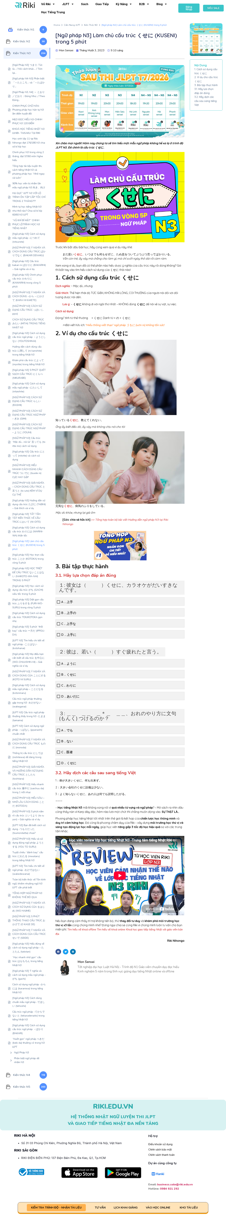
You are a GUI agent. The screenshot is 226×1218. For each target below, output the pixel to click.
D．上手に (68, 634)
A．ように (68, 663)
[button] (58, 952)
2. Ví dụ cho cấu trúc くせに (206, 79)
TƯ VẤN (100, 1208)
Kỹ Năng (121, 4)
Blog (159, 4)
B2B (142, 4)
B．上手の (68, 612)
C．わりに (68, 685)
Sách (84, 4)
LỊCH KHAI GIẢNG (126, 1208)
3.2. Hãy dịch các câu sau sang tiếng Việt (205, 100)
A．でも (67, 730)
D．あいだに (70, 696)
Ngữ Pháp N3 (21, 1052)
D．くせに (68, 763)
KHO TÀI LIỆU (189, 1208)
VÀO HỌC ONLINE (158, 1208)
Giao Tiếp (102, 4)
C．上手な (68, 623)
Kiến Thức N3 (91, 25)
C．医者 (67, 752)
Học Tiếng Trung (53, 12)
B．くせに (68, 674)
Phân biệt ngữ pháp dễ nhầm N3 (26, 1060)
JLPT (65, 4)
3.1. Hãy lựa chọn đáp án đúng (203, 91)
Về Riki (45, 4)
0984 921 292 (169, 1189)
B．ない (67, 741)
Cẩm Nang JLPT (72, 25)
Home (57, 25)
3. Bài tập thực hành (206, 85)
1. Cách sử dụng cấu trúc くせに (205, 71)
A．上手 (67, 602)
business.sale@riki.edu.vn (175, 1184)
